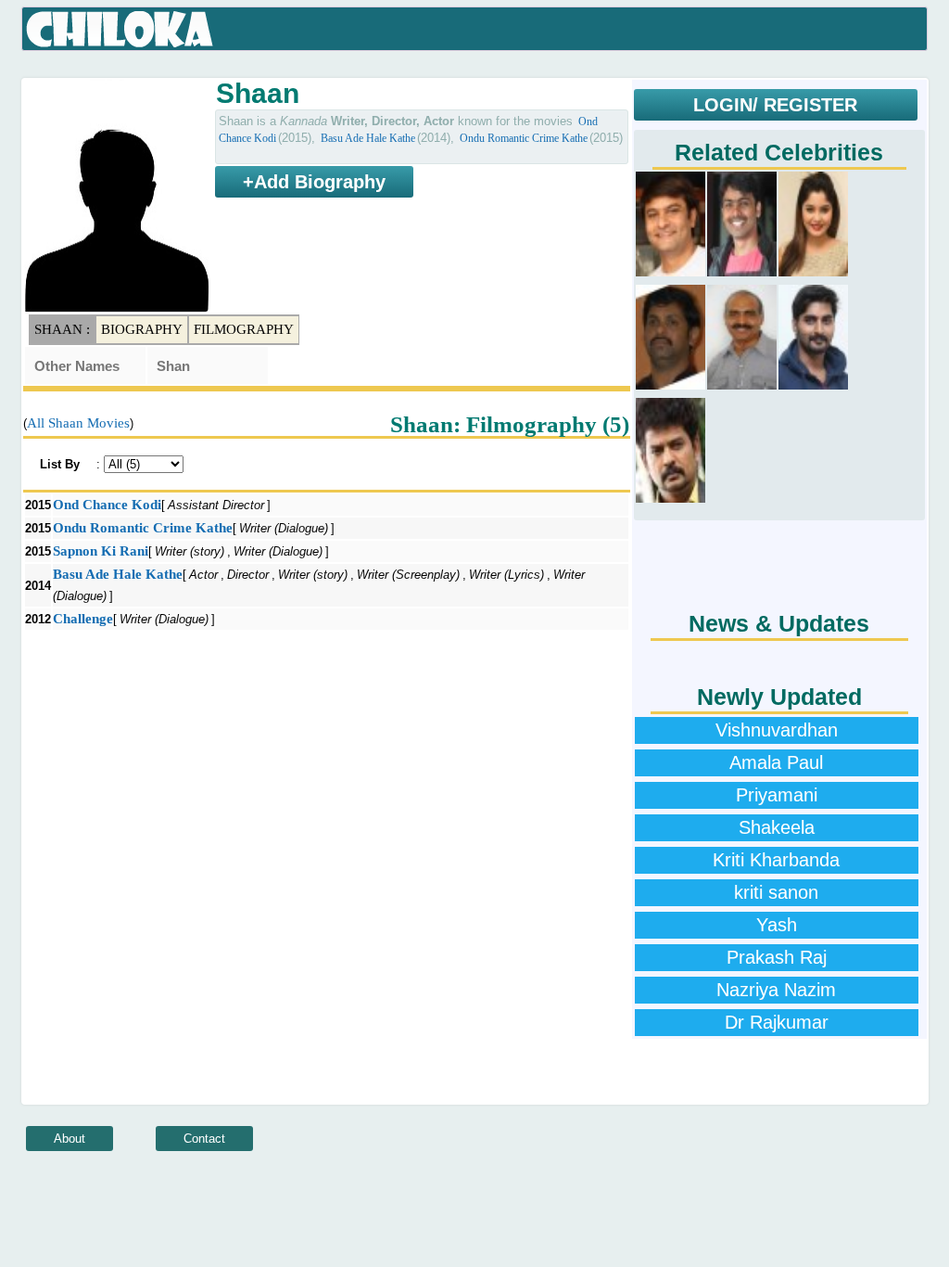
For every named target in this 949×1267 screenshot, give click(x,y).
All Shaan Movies (78, 423)
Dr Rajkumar (777, 1022)
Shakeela (777, 827)
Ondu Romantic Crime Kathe (524, 138)
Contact (204, 1138)
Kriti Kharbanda (776, 860)
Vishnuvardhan (776, 730)
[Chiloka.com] (120, 29)
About (69, 1138)
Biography (142, 329)
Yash (776, 925)
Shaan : (62, 329)
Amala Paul (776, 762)
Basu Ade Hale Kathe (368, 138)
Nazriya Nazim (776, 989)
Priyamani (776, 795)
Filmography (244, 329)
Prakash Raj (777, 957)
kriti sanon (776, 892)
